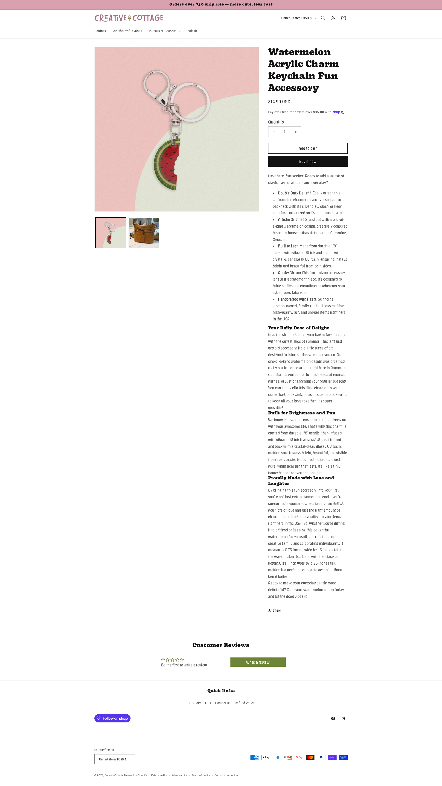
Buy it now (308, 161)
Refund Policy (245, 703)
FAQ (208, 703)
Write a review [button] (258, 662)
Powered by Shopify (135, 775)
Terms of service (201, 775)
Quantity (276, 121)
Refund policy (159, 775)
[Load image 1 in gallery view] (111, 232)
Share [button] (277, 610)
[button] (164, 31)
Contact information (226, 775)
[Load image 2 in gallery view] (143, 232)
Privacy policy (180, 775)
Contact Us (222, 703)
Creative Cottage (114, 775)
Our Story (194, 703)
